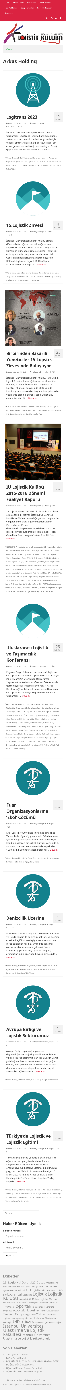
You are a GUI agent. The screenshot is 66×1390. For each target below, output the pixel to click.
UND (7, 169)
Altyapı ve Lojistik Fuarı (42, 547)
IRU (5, 1294)
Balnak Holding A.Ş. (38, 1190)
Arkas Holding (12, 158)
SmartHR (9, 584)
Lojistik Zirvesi (46, 231)
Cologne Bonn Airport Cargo (16, 558)
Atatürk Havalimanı (28, 551)
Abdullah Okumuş (28, 406)
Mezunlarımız (9, 1302)
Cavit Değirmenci (52, 554)
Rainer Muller (18, 734)
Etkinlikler (44, 666)
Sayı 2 (51, 1042)
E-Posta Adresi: (12, 1230)
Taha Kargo (29, 584)
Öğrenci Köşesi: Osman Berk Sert (24, 1367)
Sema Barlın (33, 738)
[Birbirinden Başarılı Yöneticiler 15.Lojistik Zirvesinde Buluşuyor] (33, 317)
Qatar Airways (56, 276)
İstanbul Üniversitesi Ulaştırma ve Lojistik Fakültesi (24, 1330)
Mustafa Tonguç (32, 726)
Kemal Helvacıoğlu (12, 723)
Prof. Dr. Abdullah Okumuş (40, 276)
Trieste (36, 862)
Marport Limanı (45, 969)
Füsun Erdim (52, 966)
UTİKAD (13, 169)
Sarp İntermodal (11, 280)
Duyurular (44, 372)
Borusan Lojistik (52, 406)
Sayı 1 (51, 1148)
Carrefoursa (32, 708)
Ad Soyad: (9, 1242)
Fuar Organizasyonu (50, 858)
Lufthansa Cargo (36, 723)
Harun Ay (33, 715)
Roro (23, 973)
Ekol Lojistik (36, 158)
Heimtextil (9, 862)
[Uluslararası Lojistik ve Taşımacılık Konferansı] (33, 620)
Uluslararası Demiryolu (30, 588)
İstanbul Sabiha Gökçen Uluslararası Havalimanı (33, 565)
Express (14, 562)
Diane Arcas (54, 273)
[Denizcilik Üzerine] (33, 891)
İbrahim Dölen (20, 276)
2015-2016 (11, 547)
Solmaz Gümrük (19, 584)
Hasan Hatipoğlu (44, 715)
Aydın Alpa (31, 704)
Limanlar (36, 969)
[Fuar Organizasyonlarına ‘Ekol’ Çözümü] (33, 777)
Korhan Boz (41, 569)
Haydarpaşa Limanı (12, 969)
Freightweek (33, 562)
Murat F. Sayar (36, 1193)
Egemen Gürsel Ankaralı (14, 1290)
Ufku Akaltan (42, 741)
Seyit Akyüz (53, 738)
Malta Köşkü (37, 573)
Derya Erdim (31, 966)
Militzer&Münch (48, 573)
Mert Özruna (25, 1193)
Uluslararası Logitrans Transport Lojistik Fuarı (44, 165)
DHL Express (26, 158)
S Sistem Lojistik (25, 580)
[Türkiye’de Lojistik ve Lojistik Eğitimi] (33, 1108)
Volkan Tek (35, 280)
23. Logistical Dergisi (17, 1282)
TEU (26, 973)
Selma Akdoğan (11, 1197)
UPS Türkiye (44, 745)
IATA (13, 565)
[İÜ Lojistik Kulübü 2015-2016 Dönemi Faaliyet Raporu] (33, 451)
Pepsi (44, 1193)
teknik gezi (27, 1310)
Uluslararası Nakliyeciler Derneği (27, 591)
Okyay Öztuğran (55, 726)
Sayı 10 (52, 823)
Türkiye (24, 165)
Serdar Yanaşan (35, 1197)
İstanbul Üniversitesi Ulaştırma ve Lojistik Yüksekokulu (27, 1336)
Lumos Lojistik (25, 1299)
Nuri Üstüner (10, 577)
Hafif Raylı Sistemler (45, 562)
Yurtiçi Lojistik (23, 1201)
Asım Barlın (22, 704)
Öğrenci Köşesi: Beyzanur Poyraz (24, 1371)
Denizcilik (22, 966)
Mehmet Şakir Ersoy (13, 1193)
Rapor (56, 577)
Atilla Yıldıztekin (24, 1080)
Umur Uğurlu (34, 745)
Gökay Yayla (10, 276)
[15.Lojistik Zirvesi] (33, 198)
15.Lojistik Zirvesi (13, 273)
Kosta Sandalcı (51, 569)
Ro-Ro (16, 862)
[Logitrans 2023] (33, 90)
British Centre (44, 273)
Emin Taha (45, 1290)
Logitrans (27, 1294)
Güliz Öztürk (24, 715)
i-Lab (59, 1290)
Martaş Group (47, 410)
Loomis (14, 573)
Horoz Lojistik (56, 1190)
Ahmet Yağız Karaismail (24, 547)
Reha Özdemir (42, 734)
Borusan (35, 273)
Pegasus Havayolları (46, 577)
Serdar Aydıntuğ (23, 1197)
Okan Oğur (43, 726)
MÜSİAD (58, 573)
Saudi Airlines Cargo (50, 580)
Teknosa (21, 741)
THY (44, 584)
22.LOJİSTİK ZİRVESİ (17, 1354)
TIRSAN (42, 1311)
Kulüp (59, 569)
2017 (35, 1282)
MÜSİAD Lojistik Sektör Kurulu (51, 162)
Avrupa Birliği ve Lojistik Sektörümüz (44, 1080)
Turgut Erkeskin (31, 741)
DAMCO (30, 558)
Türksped (9, 1201)
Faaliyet (20, 562)
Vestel (15, 1201)
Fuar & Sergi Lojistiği (35, 858)
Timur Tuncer (56, 1197)
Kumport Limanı (26, 969)
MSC (28, 276)
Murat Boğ (22, 726)
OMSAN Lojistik (21, 577)
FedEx (49, 1190)
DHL (19, 158)
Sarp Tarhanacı (36, 580)
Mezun (53, 1298)
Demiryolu (35, 1287)
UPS (46, 591)
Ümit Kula (24, 745)
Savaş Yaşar (25, 738)
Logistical (44, 823)
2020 (42, 1282)
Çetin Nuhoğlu (42, 708)
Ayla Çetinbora (41, 551)
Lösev (39, 410)
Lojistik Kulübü (20, 123)
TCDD (8, 165)
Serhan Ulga (43, 738)
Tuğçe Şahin (30, 1314)
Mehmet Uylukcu (40, 1299)
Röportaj (22, 1306)
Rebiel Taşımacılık (12, 580)
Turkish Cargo (16, 165)
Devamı (41, 264)
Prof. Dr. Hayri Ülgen (54, 1193)
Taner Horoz (46, 1197)
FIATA (26, 562)
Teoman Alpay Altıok (26, 862)
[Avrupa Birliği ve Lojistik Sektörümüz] (33, 1002)
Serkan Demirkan (24, 280)
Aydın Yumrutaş (42, 704)
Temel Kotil (38, 584)
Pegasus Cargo (33, 577)
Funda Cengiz (41, 966)
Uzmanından (38, 1322)
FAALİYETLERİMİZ (16, 1357)
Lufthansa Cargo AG (24, 573)
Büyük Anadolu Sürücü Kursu (34, 554)
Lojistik (8, 573)
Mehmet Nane (48, 723)
